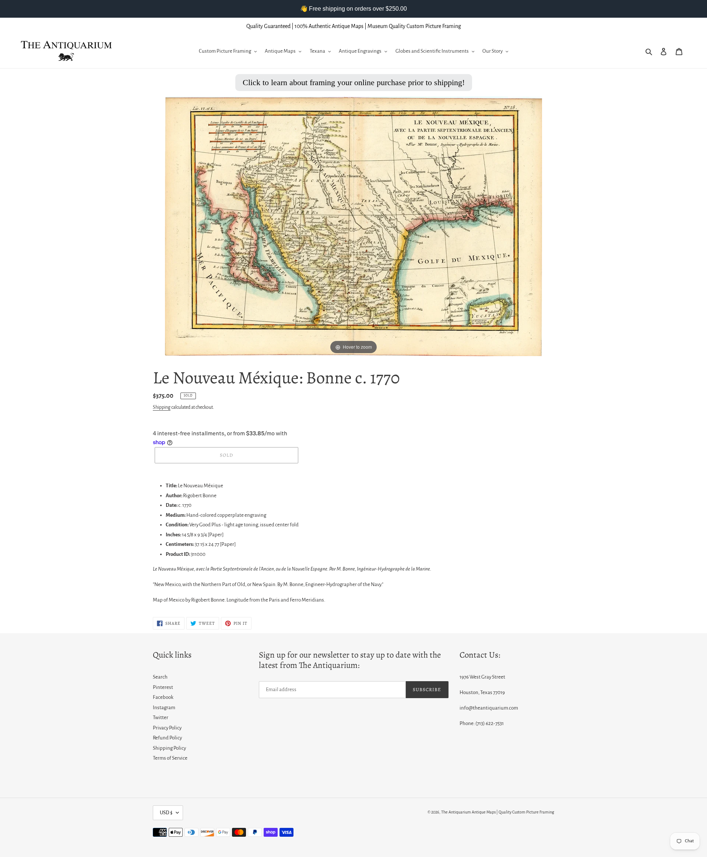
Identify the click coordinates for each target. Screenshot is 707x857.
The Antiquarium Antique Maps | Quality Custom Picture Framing (497, 812)
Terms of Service (170, 758)
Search (160, 677)
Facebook (163, 697)
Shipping (161, 407)
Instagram (164, 707)
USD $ (166, 812)
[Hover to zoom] (353, 226)
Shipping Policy (169, 748)
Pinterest (163, 687)
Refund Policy (167, 738)
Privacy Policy (167, 728)
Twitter (160, 717)
